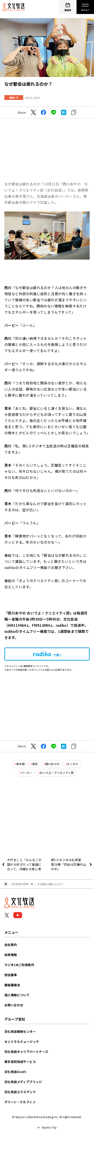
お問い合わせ (13, 1005)
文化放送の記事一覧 (22, 884)
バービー (26, 773)
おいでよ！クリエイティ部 (57, 773)
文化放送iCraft (15, 1072)
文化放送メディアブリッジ (23, 1082)
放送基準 (10, 975)
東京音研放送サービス (20, 1061)
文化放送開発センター (20, 1031)
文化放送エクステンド (20, 1092)
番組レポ (13, 97)
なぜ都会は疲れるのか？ (50, 884)
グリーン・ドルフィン (20, 1102)
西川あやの (52, 764)
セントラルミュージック (21, 1041)
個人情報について (17, 995)
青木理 (20, 764)
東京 (35, 764)
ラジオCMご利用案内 (19, 965)
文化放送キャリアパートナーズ (26, 1051)
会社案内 (10, 944)
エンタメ (72, 764)
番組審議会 (12, 985)
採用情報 (10, 955)
